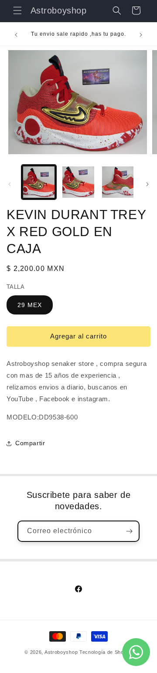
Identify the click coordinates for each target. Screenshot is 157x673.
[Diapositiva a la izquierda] (9, 184)
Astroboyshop (61, 652)
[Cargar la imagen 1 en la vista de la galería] (38, 182)
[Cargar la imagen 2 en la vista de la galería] (78, 182)
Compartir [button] (30, 443)
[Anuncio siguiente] (140, 34)
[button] (17, 10)
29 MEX (29, 304)
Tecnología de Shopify (106, 652)
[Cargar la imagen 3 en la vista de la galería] (117, 182)
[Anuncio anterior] (16, 34)
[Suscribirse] (129, 531)
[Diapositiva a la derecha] (147, 184)
